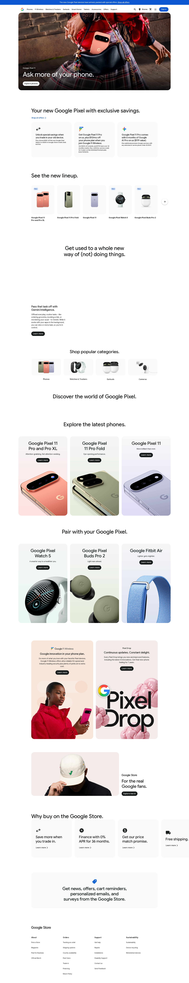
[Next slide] (164, 201)
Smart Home (76, 9)
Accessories (96, 9)
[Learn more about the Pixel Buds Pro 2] (146, 207)
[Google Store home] (22, 9)
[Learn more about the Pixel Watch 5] (120, 207)
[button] (135, 9)
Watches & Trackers (53, 9)
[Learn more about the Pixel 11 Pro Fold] (68, 207)
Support (114, 9)
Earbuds (66, 9)
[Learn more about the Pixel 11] (94, 207)
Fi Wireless (39, 9)
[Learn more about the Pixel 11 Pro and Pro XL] (42, 207)
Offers (105, 9)
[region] (94, 207)
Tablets (86, 9)
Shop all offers (123, 2)
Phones (30, 9)
